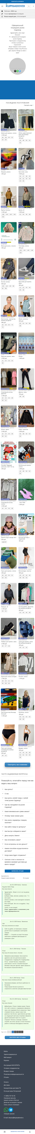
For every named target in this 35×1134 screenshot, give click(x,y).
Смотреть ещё (28, 105)
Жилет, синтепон (23, 319)
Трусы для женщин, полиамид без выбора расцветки (7, 750)
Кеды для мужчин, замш (8, 356)
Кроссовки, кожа (23, 172)
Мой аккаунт (8, 1057)
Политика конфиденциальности (14, 1074)
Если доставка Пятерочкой (12, 1091)
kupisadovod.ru (5, 876)
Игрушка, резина (5, 172)
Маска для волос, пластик (8, 246)
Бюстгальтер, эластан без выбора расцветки (8, 319)
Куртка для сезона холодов (8, 676)
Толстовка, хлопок (24, 246)
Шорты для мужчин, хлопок (8, 133)
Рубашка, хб (4, 606)
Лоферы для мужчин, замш (8, 641)
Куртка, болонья (5, 210)
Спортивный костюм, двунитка (7, 393)
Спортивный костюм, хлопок (7, 503)
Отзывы (6, 1077)
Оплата (6, 1082)
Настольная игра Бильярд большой (8, 713)
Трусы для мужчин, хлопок (8, 571)
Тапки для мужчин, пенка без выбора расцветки (26, 642)
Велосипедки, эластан (25, 571)
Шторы (21, 356)
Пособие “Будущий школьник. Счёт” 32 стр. (7, 466)
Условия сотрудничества (11, 1068)
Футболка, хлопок (23, 712)
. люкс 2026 (22, 502)
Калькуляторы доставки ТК (12, 1088)
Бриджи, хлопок (23, 748)
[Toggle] (2, 789)
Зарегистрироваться (10, 1054)
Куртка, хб (21, 210)
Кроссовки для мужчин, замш (25, 282)
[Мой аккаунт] (28, 6)
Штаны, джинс (5, 429)
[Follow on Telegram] (20, 71)
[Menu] (2, 6)
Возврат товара (9, 1071)
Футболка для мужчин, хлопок (25, 466)
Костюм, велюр (5, 281)
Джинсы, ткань (23, 392)
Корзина (6, 1060)
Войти (6, 1051)
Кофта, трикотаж (23, 429)
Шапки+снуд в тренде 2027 (8, 537)
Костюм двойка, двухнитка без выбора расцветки (26, 607)
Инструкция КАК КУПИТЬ (12, 1065)
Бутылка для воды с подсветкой (24, 538)
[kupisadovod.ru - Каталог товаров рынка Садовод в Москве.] (15, 6)
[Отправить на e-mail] (15, 71)
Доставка (7, 1085)
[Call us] (17, 71)
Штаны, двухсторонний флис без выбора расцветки (25, 134)
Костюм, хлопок (23, 676)
